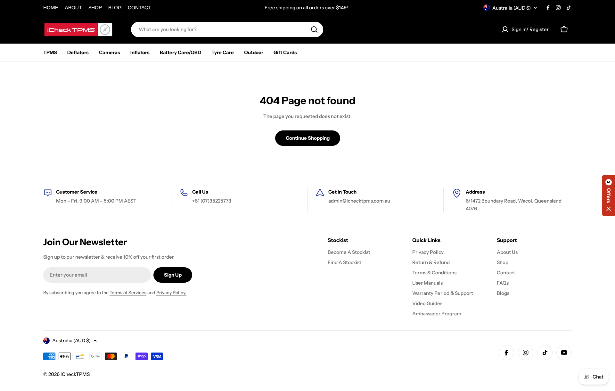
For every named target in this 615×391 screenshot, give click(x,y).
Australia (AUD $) (511, 8)
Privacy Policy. (171, 292)
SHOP (95, 7)
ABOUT (73, 7)
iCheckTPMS (75, 374)
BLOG (114, 7)
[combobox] (227, 29)
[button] (608, 195)
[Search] (314, 29)
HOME (50, 7)
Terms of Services (128, 292)
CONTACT (139, 7)
